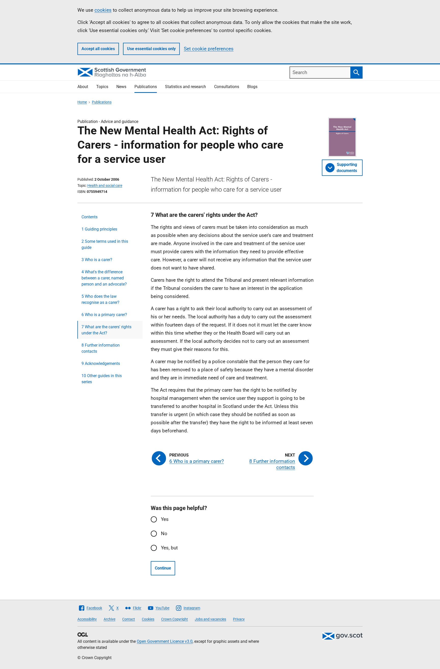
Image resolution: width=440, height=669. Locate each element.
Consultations (226, 86)
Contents (89, 217)
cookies (103, 10)
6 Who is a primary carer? (104, 314)
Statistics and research (185, 86)
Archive (109, 619)
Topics (102, 86)
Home (82, 102)
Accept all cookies (98, 48)
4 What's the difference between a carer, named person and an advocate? (104, 278)
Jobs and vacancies (210, 619)
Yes (165, 519)
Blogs (252, 86)
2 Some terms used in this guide (104, 244)
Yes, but (169, 548)
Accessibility (87, 619)
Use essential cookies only (151, 48)
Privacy (239, 619)
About (82, 86)
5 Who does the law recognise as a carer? (100, 299)
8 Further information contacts (100, 348)
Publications (145, 86)
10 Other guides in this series (101, 378)
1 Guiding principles (99, 229)
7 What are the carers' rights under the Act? (106, 329)
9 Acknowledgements (100, 363)
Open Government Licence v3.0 (165, 641)
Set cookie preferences (208, 49)
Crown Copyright (174, 619)
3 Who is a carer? (96, 259)
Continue (163, 568)
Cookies (148, 619)
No (164, 533)
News (121, 86)
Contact (128, 619)
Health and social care (104, 185)
